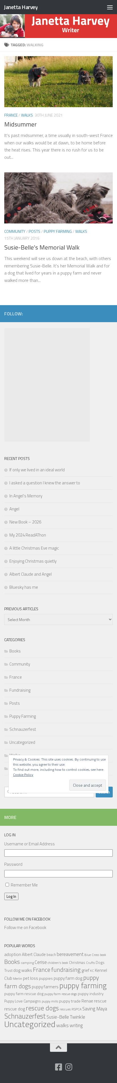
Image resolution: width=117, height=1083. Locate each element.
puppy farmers (45, 986)
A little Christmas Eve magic (34, 548)
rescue (100, 1000)
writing (76, 1025)
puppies (46, 978)
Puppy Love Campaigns (22, 1001)
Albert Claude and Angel (30, 574)
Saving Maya (94, 1008)
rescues (65, 1009)
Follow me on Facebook (27, 919)
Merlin (17, 978)
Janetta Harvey (20, 7)
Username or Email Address (29, 844)
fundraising (66, 969)
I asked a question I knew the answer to (44, 483)
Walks (27, 115)
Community (14, 231)
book (103, 955)
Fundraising (19, 690)
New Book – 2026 (25, 522)
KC (92, 970)
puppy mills (50, 1001)
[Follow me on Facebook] (58, 1067)
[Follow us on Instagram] (69, 1067)
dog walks (22, 970)
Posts (34, 231)
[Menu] (110, 7)
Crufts (90, 962)
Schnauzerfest (22, 729)
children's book (58, 962)
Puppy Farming (58, 231)
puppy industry (91, 994)
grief (85, 970)
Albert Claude (34, 954)
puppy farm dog (68, 978)
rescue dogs (42, 1008)
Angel (14, 509)
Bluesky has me (23, 587)
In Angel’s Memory (25, 496)
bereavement (70, 954)
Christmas (77, 962)
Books (15, 651)
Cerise (41, 962)
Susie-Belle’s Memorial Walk (42, 247)
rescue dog (14, 1008)
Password (13, 864)
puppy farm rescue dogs (60, 993)
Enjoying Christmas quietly (33, 561)
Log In (11, 896)
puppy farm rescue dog (23, 994)
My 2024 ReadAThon (27, 535)
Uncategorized (22, 742)
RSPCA (77, 1009)
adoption (12, 954)
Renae (87, 1001)
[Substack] (48, 1067)
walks (62, 1025)
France (11, 115)
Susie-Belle (58, 1017)
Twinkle (77, 1017)
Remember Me (24, 885)
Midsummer (20, 124)
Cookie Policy (23, 774)
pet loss (30, 978)
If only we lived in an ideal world (37, 469)
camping (27, 962)
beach (51, 954)
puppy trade (70, 1001)
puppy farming (82, 985)
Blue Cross (91, 954)
